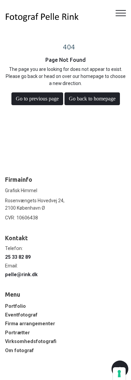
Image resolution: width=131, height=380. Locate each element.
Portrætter (17, 333)
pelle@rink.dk (21, 275)
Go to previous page (37, 98)
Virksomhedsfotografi (30, 341)
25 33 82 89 (18, 257)
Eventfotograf (21, 315)
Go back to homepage (92, 98)
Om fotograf (19, 350)
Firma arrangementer (30, 324)
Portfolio (15, 306)
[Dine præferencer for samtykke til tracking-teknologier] (119, 373)
